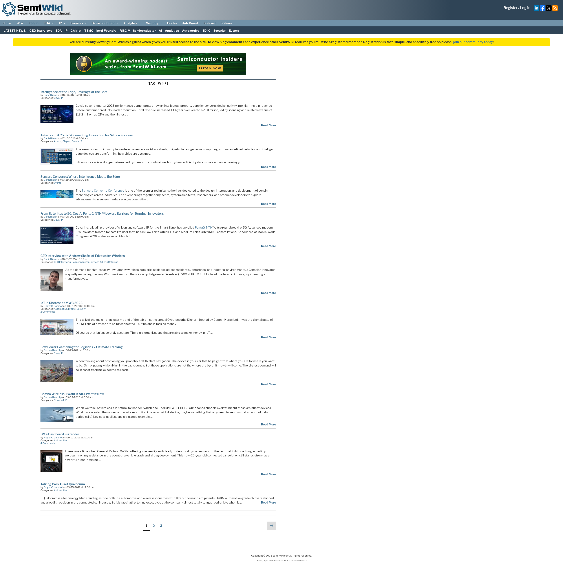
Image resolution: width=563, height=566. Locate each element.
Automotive (190, 30)
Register (510, 8)
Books (172, 23)
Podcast (209, 23)
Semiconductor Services (85, 262)
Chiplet (76, 30)
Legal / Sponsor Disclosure (271, 560)
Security (152, 23)
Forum (33, 23)
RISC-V (125, 30)
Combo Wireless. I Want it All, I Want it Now (72, 394)
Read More (268, 125)
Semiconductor (103, 23)
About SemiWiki (298, 560)
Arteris (58, 141)
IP (60, 23)
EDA (47, 23)
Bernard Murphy (53, 350)
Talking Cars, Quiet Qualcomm (62, 484)
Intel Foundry (106, 30)
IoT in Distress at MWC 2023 (61, 303)
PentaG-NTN (203, 227)
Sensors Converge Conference (103, 190)
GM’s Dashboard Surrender (59, 434)
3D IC (206, 30)
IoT (62, 400)
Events (234, 30)
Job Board (190, 23)
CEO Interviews (40, 30)
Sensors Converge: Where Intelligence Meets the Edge (80, 176)
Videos (226, 23)
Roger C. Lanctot (53, 306)
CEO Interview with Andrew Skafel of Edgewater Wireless (82, 256)
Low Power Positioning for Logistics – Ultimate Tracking (81, 347)
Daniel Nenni (51, 95)
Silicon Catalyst (109, 262)
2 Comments (47, 311)
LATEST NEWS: (15, 30)
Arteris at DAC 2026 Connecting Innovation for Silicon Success (86, 135)
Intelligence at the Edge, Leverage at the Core (74, 92)
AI (160, 30)
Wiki (20, 23)
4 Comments (47, 443)
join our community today (473, 42)
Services (76, 23)
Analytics (130, 23)
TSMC (88, 30)
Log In (525, 8)
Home (6, 23)
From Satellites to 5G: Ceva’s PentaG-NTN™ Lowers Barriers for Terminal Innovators (102, 213)
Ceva (57, 97)
